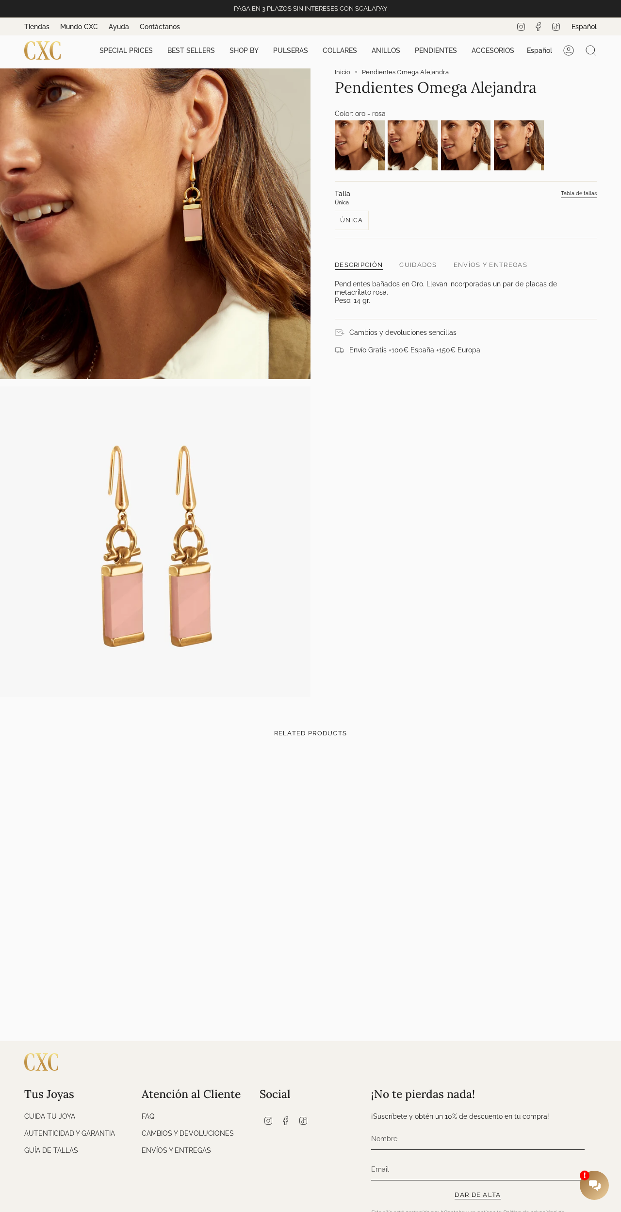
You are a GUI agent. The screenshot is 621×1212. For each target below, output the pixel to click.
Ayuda (119, 27)
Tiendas (36, 27)
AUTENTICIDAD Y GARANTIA (69, 1133)
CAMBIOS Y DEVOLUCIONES (188, 1133)
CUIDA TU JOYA (49, 1116)
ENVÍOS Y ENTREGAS (176, 1150)
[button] (126, 50)
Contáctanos (160, 27)
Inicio (342, 72)
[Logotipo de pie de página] (41, 1062)
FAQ (148, 1116)
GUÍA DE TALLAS (51, 1150)
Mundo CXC (79, 27)
